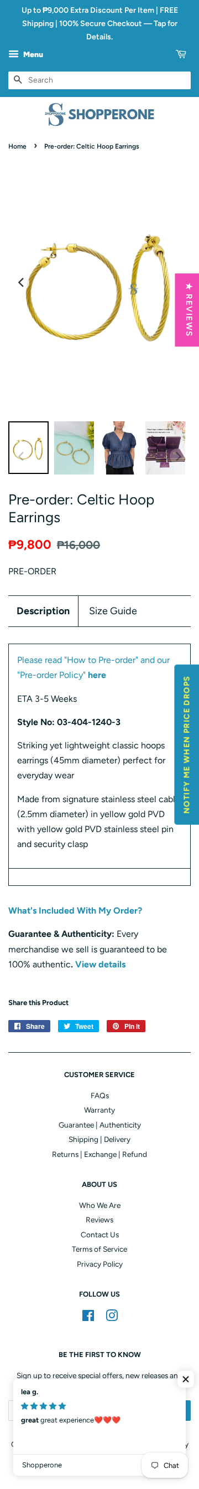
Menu (32, 55)
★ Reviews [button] (188, 310)
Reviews (99, 1219)
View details (100, 964)
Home (17, 146)
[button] (185, 1379)
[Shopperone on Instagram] (112, 1317)
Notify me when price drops (186, 744)
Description (43, 611)
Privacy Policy (100, 1263)
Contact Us (100, 1234)
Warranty (99, 1109)
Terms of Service (99, 1249)
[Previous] (21, 282)
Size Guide (113, 611)
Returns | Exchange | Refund (99, 1154)
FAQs (100, 1095)
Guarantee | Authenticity (100, 1124)
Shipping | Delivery (99, 1139)
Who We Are (100, 1205)
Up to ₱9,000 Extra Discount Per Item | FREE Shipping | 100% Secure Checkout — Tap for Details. (100, 24)
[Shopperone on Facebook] (88, 1317)
